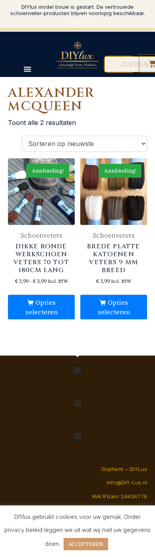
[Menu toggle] (27, 69)
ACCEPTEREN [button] (85, 544)
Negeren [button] (78, 20)
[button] (77, 369)
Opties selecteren (41, 307)
